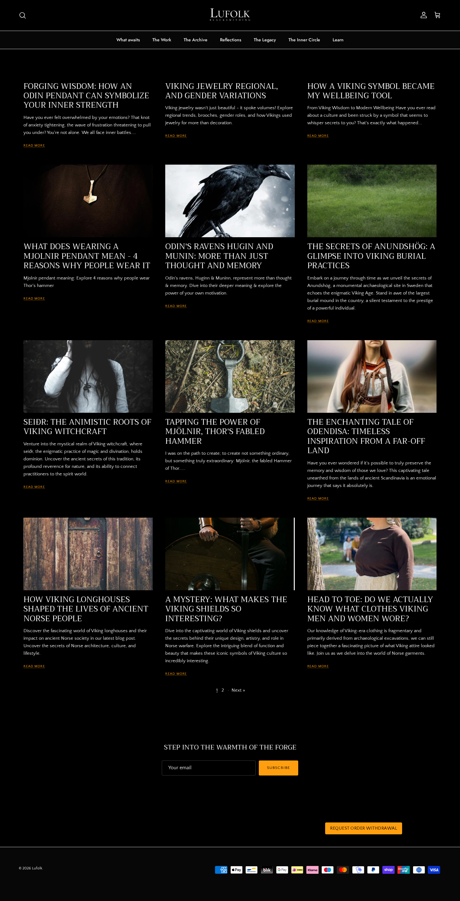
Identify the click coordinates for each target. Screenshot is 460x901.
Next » (238, 690)
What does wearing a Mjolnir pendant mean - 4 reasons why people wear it (86, 256)
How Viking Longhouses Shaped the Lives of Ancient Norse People (85, 609)
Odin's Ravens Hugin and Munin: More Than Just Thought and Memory (219, 256)
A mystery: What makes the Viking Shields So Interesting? (226, 609)
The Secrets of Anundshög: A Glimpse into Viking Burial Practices (371, 256)
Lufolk (37, 868)
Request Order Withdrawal (363, 828)
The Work (161, 40)
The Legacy (265, 40)
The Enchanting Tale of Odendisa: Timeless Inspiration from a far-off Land (366, 436)
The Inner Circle (304, 40)
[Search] (22, 15)
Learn (338, 40)
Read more (34, 145)
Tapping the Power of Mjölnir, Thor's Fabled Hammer (215, 431)
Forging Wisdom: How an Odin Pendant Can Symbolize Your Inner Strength (86, 95)
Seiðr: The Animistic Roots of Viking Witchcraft (87, 426)
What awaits (128, 40)
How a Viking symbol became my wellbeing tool (371, 91)
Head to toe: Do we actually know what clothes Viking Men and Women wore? (370, 609)
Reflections (230, 40)
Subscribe (278, 767)
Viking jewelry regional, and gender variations (221, 91)
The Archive (195, 40)
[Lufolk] (230, 15)
